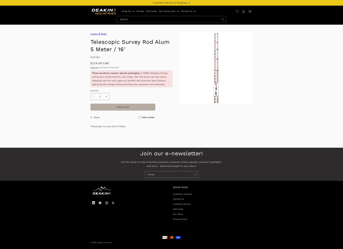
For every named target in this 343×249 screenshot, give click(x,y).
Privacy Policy (180, 219)
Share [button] (97, 117)
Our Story (178, 214)
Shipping (94, 67)
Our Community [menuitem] (167, 11)
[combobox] (171, 19)
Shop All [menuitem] (126, 11)
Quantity (94, 90)
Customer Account (182, 193)
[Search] (223, 19)
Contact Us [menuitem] (187, 11)
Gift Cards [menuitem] (151, 11)
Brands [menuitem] (140, 11)
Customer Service (182, 203)
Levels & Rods (98, 34)
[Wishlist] (237, 11)
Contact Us (178, 199)
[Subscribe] (194, 174)
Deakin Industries (105, 242)
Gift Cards (178, 209)
